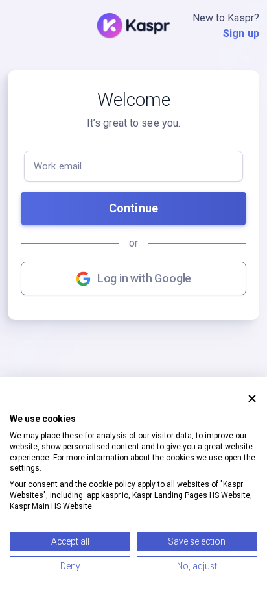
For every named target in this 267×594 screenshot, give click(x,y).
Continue (133, 208)
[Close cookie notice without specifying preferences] (252, 399)
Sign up (241, 33)
